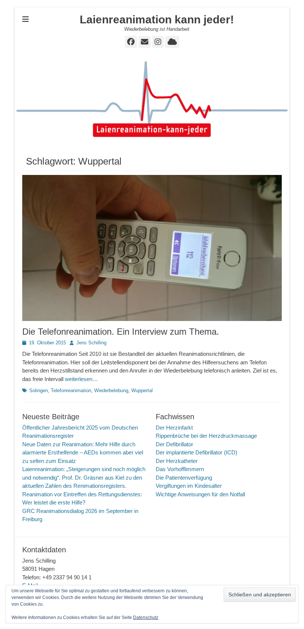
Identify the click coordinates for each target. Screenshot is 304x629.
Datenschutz (145, 617)
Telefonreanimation (71, 390)
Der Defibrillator (174, 444)
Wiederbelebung (111, 390)
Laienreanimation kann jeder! (157, 19)
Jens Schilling (91, 342)
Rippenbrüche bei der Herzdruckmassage (206, 436)
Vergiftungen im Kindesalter (189, 486)
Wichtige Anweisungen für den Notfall (200, 494)
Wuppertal (142, 390)
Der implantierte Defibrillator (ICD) (196, 452)
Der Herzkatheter (177, 461)
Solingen (38, 390)
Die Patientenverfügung (184, 477)
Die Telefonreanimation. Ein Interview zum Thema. (120, 332)
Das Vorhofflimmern (180, 469)
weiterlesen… (81, 379)
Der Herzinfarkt (174, 427)
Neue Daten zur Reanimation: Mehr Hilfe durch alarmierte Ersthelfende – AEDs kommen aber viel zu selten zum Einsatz (82, 452)
